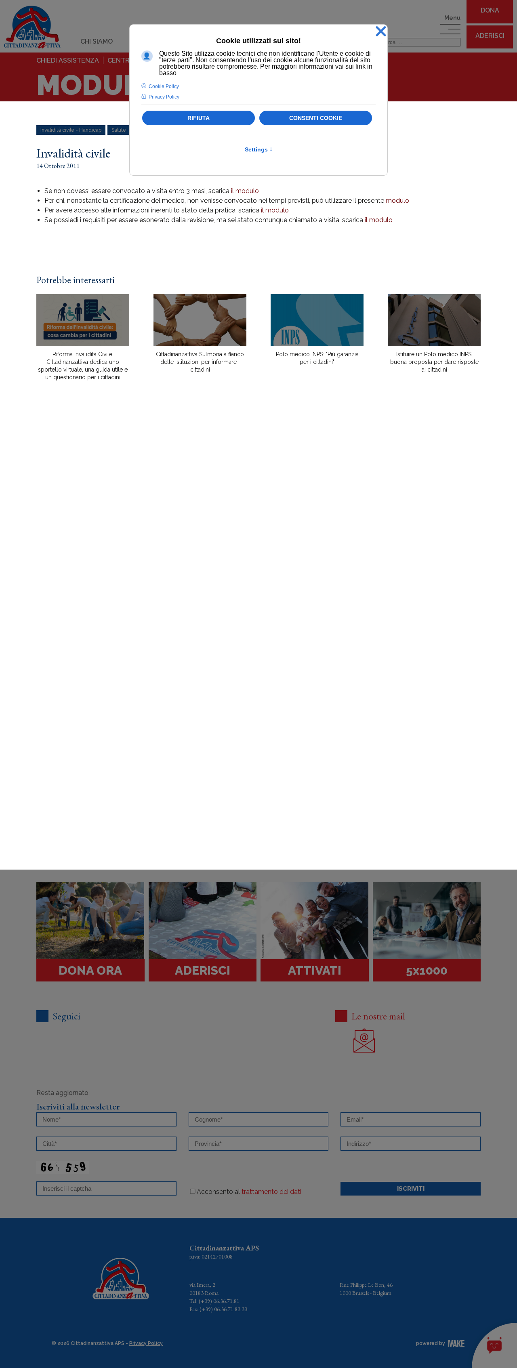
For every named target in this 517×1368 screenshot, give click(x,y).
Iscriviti (411, 1188)
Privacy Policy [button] (164, 97)
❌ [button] (381, 31)
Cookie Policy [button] (164, 86)
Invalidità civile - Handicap (70, 130)
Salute (118, 130)
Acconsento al (249, 1192)
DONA (490, 10)
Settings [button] (259, 149)
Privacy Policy (146, 1343)
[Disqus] (258, 528)
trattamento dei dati (271, 1192)
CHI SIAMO (96, 41)
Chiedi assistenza (67, 60)
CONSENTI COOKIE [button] (315, 118)
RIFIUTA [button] (198, 118)
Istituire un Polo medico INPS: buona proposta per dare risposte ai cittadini (434, 362)
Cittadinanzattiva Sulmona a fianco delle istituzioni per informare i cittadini (200, 362)
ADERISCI (489, 36)
